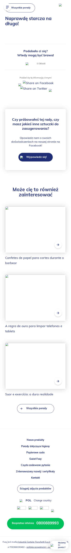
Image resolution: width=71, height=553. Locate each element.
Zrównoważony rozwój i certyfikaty (35, 471)
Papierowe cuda (35, 452)
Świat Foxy (35, 459)
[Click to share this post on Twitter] (33, 88)
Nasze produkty (35, 440)
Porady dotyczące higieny (35, 446)
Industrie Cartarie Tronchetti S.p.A (34, 542)
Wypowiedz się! (36, 157)
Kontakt (35, 478)
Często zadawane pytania (35, 465)
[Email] (50, 88)
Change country (42, 500)
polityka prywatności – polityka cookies (45, 547)
